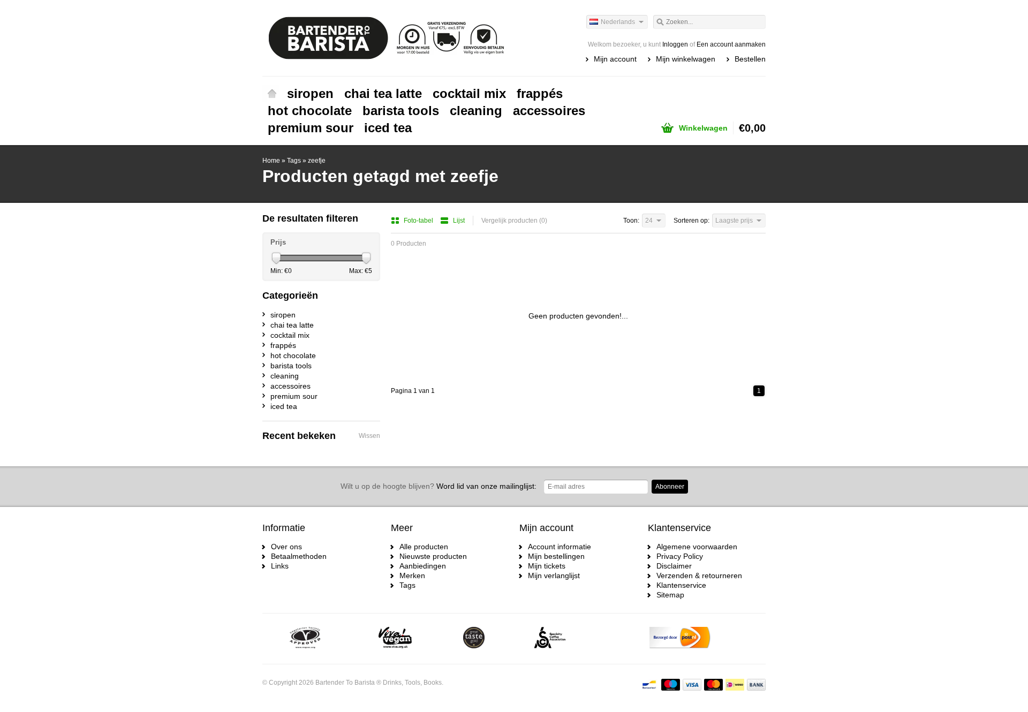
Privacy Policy (679, 556)
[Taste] (473, 638)
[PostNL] (680, 638)
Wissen (369, 436)
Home (272, 93)
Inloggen (675, 44)
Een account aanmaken (731, 44)
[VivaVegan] (395, 638)
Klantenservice (681, 585)
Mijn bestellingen (556, 556)
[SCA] (549, 638)
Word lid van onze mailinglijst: (438, 486)
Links (280, 566)
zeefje (317, 160)
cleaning (476, 110)
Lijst (459, 220)
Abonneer (669, 486)
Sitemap (670, 594)
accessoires (549, 110)
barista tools (400, 110)
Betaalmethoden (299, 556)
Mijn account (615, 59)
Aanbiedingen (422, 566)
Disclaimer (674, 566)
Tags (294, 160)
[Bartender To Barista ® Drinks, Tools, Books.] (388, 37)
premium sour (310, 127)
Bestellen (750, 59)
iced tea (388, 127)
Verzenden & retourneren (699, 575)
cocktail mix (469, 93)
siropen (310, 93)
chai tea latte (383, 93)
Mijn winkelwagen (685, 59)
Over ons (286, 546)
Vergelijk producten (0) (514, 220)
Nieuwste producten (433, 556)
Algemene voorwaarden (696, 546)
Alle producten (423, 546)
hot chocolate (310, 110)
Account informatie (559, 546)
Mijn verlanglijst (554, 575)
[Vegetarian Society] (304, 638)
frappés (540, 93)
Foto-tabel (419, 220)
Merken (412, 575)
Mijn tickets (546, 566)
